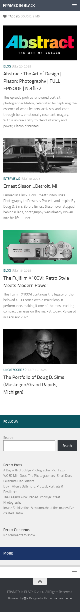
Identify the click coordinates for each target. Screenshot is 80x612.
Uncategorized (14, 370)
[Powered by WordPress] (25, 598)
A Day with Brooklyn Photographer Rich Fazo (34, 470)
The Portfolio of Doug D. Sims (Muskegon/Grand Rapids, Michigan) (33, 384)
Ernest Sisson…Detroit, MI (30, 186)
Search (8, 438)
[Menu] (74, 5)
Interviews (11, 179)
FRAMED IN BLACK (19, 5)
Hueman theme (62, 598)
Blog (7, 66)
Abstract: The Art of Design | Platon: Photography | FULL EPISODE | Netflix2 (32, 81)
